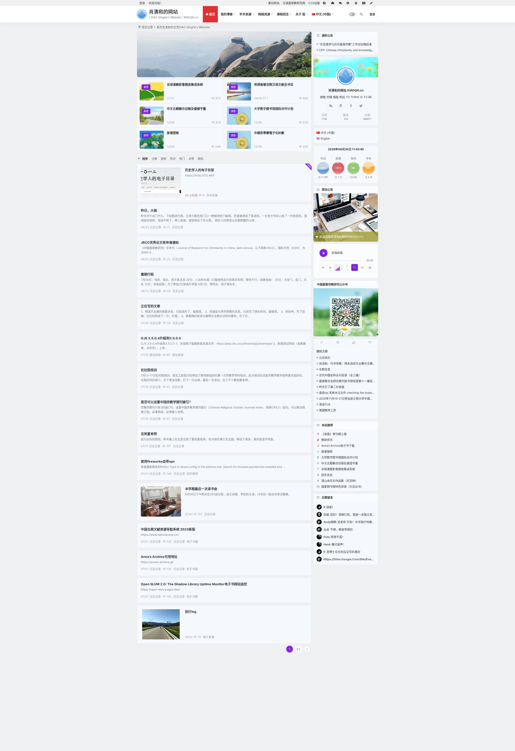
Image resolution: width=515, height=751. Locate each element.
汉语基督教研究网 (294, 3)
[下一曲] (330, 267)
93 (298, 649)
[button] (221, 71)
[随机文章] (322, 343)
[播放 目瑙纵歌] (323, 253)
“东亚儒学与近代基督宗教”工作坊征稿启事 (345, 44)
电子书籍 (192, 541)
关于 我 (300, 14)
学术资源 (245, 14)
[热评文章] (370, 343)
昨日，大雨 (149, 210)
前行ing (190, 612)
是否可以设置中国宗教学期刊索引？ (166, 402)
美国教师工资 (327, 410)
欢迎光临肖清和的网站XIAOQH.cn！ (342, 236)
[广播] (357, 3)
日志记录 (155, 227)
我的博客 (227, 14)
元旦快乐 (324, 357)
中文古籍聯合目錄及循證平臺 (186, 109)
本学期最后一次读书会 (201, 489)
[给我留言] (341, 3)
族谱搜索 (173, 133)
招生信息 (327, 474)
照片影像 (149, 613)
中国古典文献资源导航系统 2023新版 (168, 529)
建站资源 (155, 354)
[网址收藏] (333, 3)
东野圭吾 (324, 369)
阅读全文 (303, 195)
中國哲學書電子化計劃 (269, 133)
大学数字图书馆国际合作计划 (273, 109)
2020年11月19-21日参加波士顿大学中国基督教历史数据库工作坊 (360, 398)
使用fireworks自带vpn (158, 461)
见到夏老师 (149, 434)
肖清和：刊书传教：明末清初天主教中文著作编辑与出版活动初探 (360, 363)
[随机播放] (362, 267)
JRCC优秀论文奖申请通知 (160, 242)
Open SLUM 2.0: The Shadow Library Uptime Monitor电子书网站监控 (194, 584)
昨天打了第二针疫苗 (331, 386)
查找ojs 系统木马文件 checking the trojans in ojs (350, 392)
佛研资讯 (327, 439)
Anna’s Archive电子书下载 (337, 445)
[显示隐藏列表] (369, 267)
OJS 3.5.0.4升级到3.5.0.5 (161, 338)
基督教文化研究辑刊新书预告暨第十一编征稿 (347, 381)
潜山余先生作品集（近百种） (339, 480)
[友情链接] (325, 3)
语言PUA (324, 404)
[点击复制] (341, 106)
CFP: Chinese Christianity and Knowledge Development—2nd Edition (347, 50)
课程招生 (283, 14)
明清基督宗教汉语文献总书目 (273, 84)
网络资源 (264, 14)
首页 (159, 27)
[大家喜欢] (354, 343)
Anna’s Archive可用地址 (159, 557)
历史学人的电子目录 (199, 170)
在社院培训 (149, 370)
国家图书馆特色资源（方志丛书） (342, 486)
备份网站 (273, 3)
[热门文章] (338, 343)
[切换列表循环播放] (354, 267)
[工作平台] (364, 3)
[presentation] (148, 54)
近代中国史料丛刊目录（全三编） (340, 375)
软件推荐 (192, 473)
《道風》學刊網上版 (334, 434)
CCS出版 (314, 3)
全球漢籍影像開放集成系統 (185, 84)
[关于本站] (349, 3)
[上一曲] (322, 267)
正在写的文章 (150, 306)
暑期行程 (147, 274)
